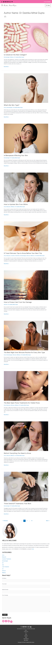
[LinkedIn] (8, 621)
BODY (26, 630)
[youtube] (10, 1)
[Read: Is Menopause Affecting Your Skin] (26, 138)
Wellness (12, 57)
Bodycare (8, 206)
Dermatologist (7, 57)
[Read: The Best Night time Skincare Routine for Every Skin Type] (26, 335)
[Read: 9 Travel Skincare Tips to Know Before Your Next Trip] (26, 236)
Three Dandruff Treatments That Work (17, 503)
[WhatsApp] (1, 1)
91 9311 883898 (47, 1)
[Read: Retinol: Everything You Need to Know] (26, 436)
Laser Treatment (5, 566)
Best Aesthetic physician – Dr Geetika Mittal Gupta (26, 628)
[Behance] (27, 626)
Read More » (6, 66)
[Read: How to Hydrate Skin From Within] (26, 187)
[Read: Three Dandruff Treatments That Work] (26, 486)
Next (47, 520)
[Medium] (30, 626)
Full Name (4, 578)
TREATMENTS (26, 638)
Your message (5, 595)
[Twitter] (7, 1)
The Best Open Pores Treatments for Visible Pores (22, 403)
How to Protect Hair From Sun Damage (18, 302)
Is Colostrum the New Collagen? (15, 55)
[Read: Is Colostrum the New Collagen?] (26, 37)
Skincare (28, 255)
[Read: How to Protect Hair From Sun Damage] (26, 285)
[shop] (12, 1)
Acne (5, 107)
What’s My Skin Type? (11, 105)
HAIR (26, 634)
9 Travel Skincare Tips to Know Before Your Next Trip (23, 253)
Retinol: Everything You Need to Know (17, 453)
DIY (3, 562)
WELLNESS (26, 640)
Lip (2, 568)
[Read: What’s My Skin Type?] (26, 88)
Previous (5, 520)
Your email (4, 583)
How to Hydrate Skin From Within (16, 204)
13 (31, 520)
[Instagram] (3, 1)
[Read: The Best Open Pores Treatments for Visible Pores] (26, 385)
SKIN (26, 637)
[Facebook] (5, 1)
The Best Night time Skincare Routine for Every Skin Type (24, 352)
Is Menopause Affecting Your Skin (16, 155)
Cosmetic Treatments (15, 255)
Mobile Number (5, 589)
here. (33, 549)
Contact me (26, 631)
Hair (3, 564)
